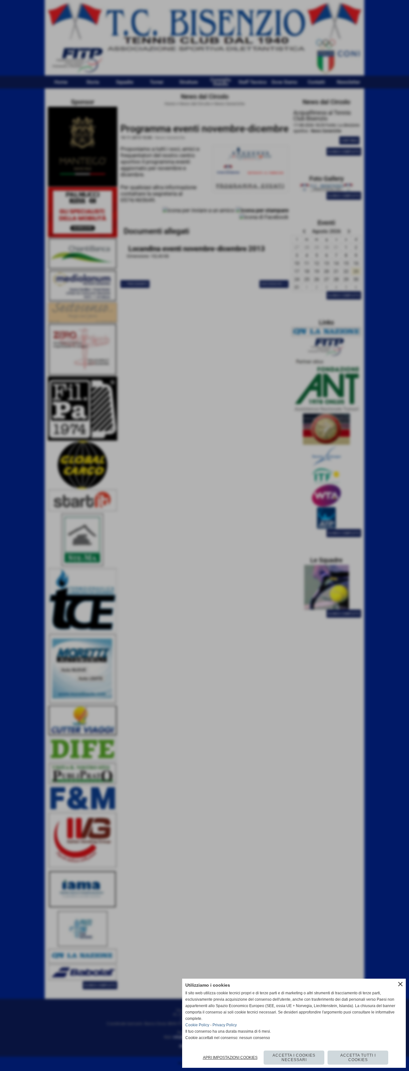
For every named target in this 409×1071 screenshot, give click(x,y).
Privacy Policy (224, 1025)
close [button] (400, 984)
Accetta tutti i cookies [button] (358, 1057)
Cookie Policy (197, 1025)
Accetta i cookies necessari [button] (294, 1057)
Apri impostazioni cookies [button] (230, 1057)
